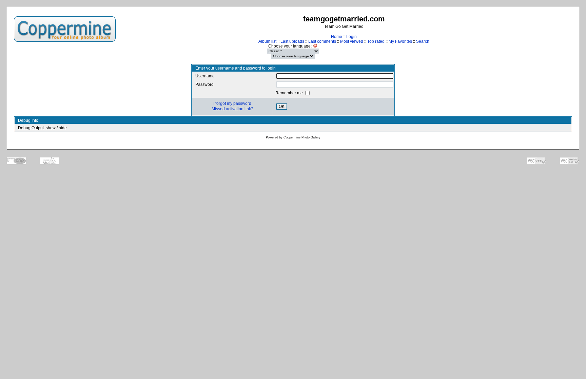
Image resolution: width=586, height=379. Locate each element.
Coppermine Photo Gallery (302, 137)
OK (282, 106)
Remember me (289, 93)
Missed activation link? (232, 109)
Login (351, 36)
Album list (267, 41)
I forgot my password (232, 103)
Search (422, 41)
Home (336, 36)
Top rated (376, 41)
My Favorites (400, 41)
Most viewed (351, 41)
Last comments (322, 41)
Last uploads (292, 41)
